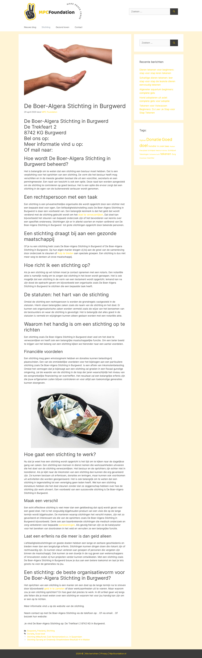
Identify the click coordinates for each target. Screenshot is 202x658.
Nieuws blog (30, 27)
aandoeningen (67, 525)
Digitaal (142, 140)
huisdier (152, 146)
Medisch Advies (161, 150)
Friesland (41, 631)
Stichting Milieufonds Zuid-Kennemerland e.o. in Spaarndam (54, 637)
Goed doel (40, 634)
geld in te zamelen (54, 588)
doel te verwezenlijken (90, 214)
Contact (78, 27)
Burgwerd (31, 631)
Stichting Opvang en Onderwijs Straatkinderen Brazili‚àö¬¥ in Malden (58, 639)
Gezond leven (62, 27)
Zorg (174, 154)
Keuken (172, 146)
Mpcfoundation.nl (117, 653)
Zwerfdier (150, 158)
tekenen (165, 154)
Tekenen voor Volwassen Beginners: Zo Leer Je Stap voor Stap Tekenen (157, 109)
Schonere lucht (154, 154)
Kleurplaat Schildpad (147, 150)
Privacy (104, 653)
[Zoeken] (174, 11)
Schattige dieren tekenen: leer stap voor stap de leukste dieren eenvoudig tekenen (157, 81)
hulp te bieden (66, 253)
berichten (94, 653)
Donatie (30, 634)
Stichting (46, 27)
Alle (87, 653)
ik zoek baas (163, 146)
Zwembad (142, 158)
